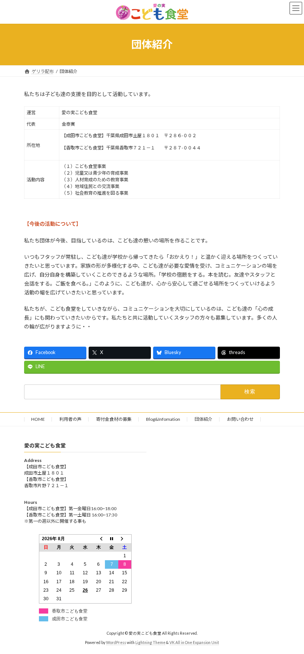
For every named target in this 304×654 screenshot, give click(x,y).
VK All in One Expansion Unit (194, 642)
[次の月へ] (125, 538)
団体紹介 (203, 419)
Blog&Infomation (163, 419)
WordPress (116, 642)
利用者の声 (70, 419)
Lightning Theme (150, 642)
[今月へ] (111, 538)
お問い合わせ (240, 419)
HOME (38, 419)
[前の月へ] (98, 538)
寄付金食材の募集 (114, 419)
